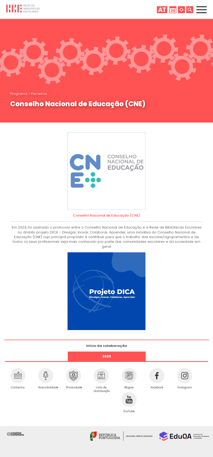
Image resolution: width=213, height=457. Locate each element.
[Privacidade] (73, 375)
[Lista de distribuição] (101, 375)
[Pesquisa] (189, 10)
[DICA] (106, 290)
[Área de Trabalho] (162, 10)
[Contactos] (17, 375)
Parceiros (39, 93)
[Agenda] (172, 10)
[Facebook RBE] (156, 375)
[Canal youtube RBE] (129, 399)
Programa (19, 93)
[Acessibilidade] (45, 375)
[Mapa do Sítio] (181, 10)
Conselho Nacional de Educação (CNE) (106, 215)
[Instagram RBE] (184, 375)
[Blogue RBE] (129, 375)
